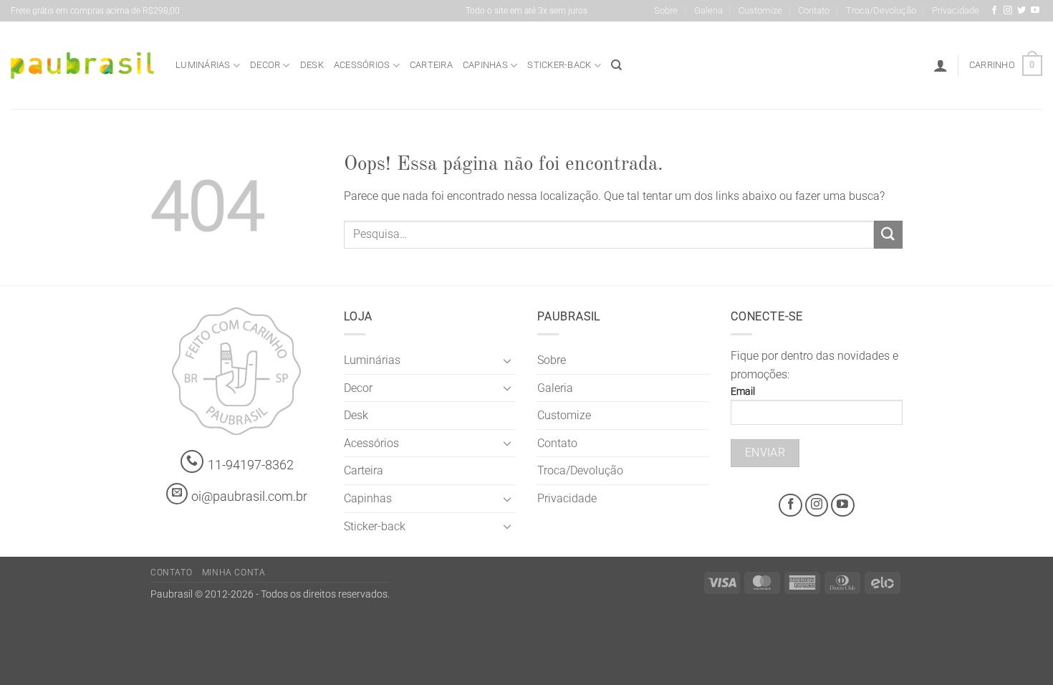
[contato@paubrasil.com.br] (177, 493)
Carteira (431, 64)
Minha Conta (234, 572)
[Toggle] (507, 360)
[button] (940, 65)
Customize (760, 10)
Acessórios (362, 64)
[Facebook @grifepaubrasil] (994, 11)
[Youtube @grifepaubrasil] (1035, 11)
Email (743, 391)
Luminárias (203, 64)
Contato (814, 10)
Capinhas (485, 64)
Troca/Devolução (881, 10)
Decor (265, 64)
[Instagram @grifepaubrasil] (1008, 11)
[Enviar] (888, 235)
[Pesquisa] (616, 65)
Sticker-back (559, 64)
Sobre (666, 10)
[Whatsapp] (192, 462)
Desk (312, 64)
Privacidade (955, 10)
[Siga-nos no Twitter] (1021, 11)
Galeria (708, 10)
